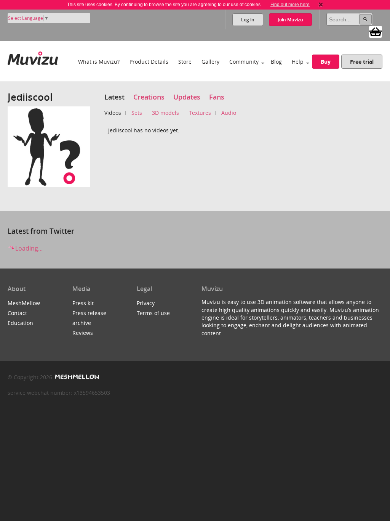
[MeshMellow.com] (76, 377)
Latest (114, 96)
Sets (136, 112)
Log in (247, 19)
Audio (228, 112)
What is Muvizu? (99, 61)
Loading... (28, 248)
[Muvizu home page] (33, 56)
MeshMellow (24, 303)
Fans (216, 96)
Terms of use (153, 313)
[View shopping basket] (375, 31)
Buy (326, 61)
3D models (165, 112)
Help (298, 61)
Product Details (148, 61)
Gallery (210, 61)
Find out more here (290, 4)
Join (290, 19)
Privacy (146, 303)
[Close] (320, 4)
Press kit (83, 303)
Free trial (362, 61)
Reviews (82, 332)
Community (244, 61)
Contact (17, 313)
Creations (149, 96)
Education (20, 322)
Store (185, 61)
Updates (186, 96)
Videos (112, 112)
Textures (200, 112)
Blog (276, 61)
